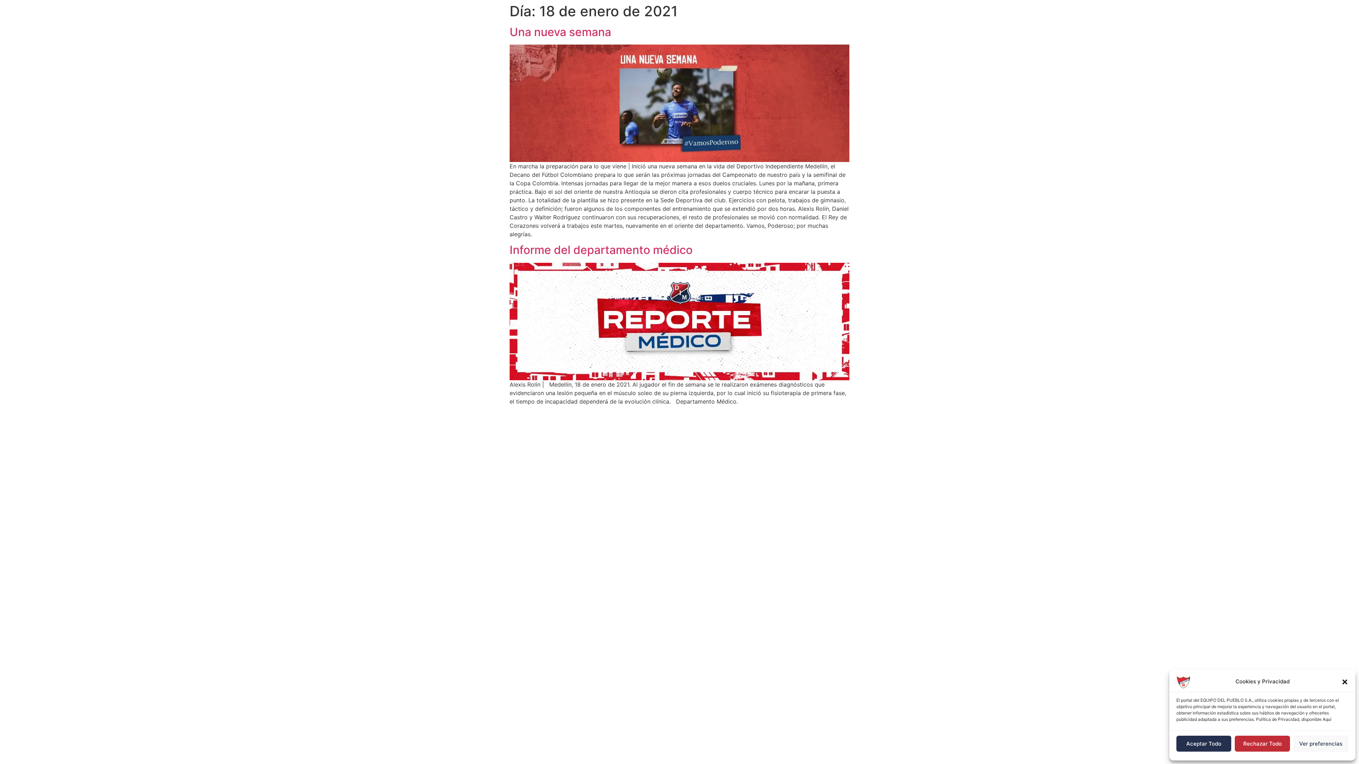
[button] (1344, 681)
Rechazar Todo (1262, 743)
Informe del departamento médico (601, 250)
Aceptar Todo (1203, 743)
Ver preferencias (1320, 743)
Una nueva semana (560, 32)
